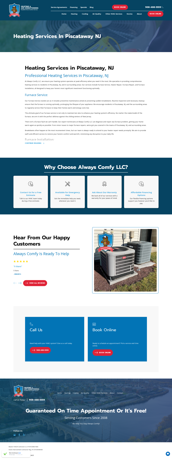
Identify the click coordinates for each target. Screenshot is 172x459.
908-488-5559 (153, 7)
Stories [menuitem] (129, 14)
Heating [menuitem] (74, 14)
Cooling (76, 393)
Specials (83, 7)
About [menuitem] (139, 14)
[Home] (23, 10)
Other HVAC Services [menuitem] (114, 14)
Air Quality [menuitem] (97, 14)
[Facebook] (19, 435)
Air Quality (85, 393)
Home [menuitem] (64, 14)
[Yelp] (24, 435)
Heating (67, 393)
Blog (91, 7)
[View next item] (20, 283)
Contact (120, 393)
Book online (120, 7)
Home (59, 393)
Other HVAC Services (99, 393)
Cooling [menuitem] (85, 14)
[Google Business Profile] (14, 435)
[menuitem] (11, 455)
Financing (73, 7)
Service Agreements (59, 7)
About (112, 393)
